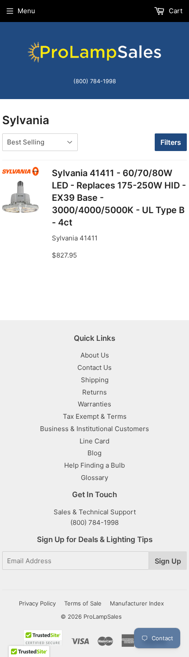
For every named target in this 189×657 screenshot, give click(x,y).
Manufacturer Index (137, 603)
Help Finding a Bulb (94, 465)
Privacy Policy (37, 603)
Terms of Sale (83, 603)
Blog (94, 453)
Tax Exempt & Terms (95, 416)
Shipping (95, 380)
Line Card (94, 441)
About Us (94, 355)
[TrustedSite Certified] (43, 638)
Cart (174, 11)
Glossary (94, 477)
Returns (94, 392)
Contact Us (94, 367)
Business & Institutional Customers (94, 428)
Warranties (94, 404)
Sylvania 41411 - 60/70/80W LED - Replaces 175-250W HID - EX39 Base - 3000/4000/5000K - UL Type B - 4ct (119, 198)
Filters (170, 142)
